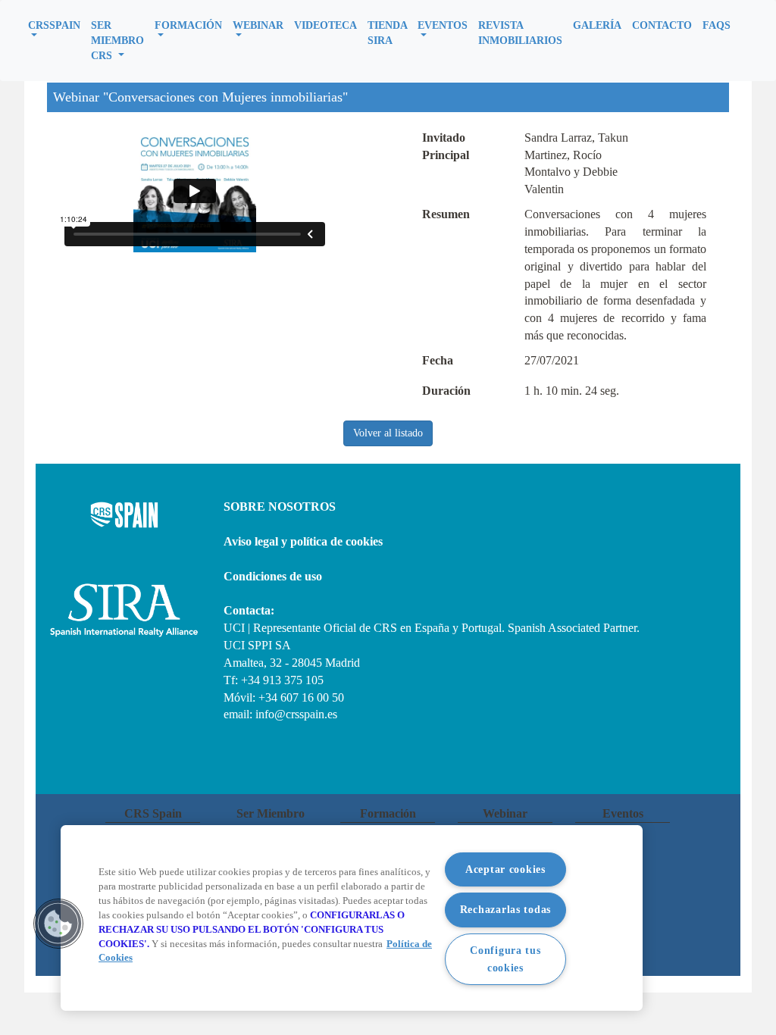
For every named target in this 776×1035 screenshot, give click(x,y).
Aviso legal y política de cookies (303, 541)
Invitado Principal (445, 146)
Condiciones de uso (273, 576)
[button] (54, 27)
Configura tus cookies (505, 959)
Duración (446, 390)
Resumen (446, 214)
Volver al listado (388, 433)
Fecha (437, 360)
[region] (352, 918)
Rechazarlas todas (505, 909)
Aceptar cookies (505, 869)
